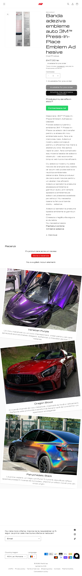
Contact (57, 569)
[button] (4, 4)
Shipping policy (46, 569)
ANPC (10, 569)
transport (61, 66)
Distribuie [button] (52, 235)
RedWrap (44, 563)
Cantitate (50, 72)
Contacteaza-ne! (57, 108)
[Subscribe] (38, 538)
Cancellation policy (41, 571)
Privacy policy (20, 569)
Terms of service (33, 569)
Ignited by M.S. (41, 566)
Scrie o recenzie (41, 255)
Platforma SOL (68, 569)
